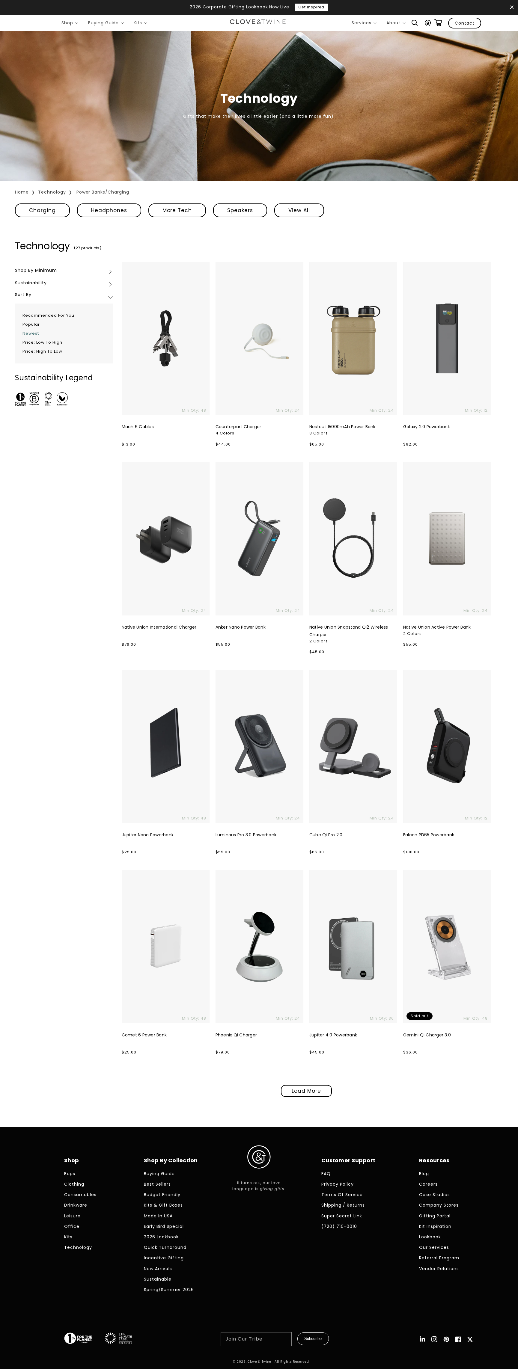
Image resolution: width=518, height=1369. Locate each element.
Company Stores (439, 1205)
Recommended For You (48, 315)
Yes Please (343, 7)
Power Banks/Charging (103, 192)
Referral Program (439, 1258)
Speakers (240, 210)
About (397, 24)
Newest (30, 333)
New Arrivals (158, 1269)
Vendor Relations (439, 1269)
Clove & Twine (259, 1361)
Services (365, 24)
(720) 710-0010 (339, 1226)
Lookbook (430, 1237)
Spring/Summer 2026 (169, 1290)
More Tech (177, 210)
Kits (141, 24)
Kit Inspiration (435, 1226)
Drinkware (75, 1205)
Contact (465, 23)
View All (299, 210)
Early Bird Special (164, 1226)
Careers (428, 1184)
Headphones (109, 210)
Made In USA (158, 1216)
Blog (424, 1174)
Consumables (80, 1195)
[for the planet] (84, 1339)
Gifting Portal (435, 1216)
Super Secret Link (341, 1216)
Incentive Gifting (164, 1258)
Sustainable (157, 1279)
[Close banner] (512, 7)
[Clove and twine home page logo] (259, 1173)
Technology (52, 192)
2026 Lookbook (161, 1237)
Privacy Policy (337, 1184)
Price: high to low (42, 351)
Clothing (74, 1184)
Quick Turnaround (165, 1247)
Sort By (23, 295)
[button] (414, 22)
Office (71, 1226)
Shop (71, 24)
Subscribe (313, 1338)
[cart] (438, 22)
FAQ (326, 1174)
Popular (31, 324)
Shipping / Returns (343, 1205)
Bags (69, 1174)
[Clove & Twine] (257, 23)
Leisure (72, 1216)
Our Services (434, 1247)
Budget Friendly (162, 1195)
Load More (306, 1091)
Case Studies (434, 1195)
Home (22, 192)
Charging (42, 210)
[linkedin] (422, 1339)
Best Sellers (157, 1184)
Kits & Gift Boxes (163, 1205)
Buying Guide (107, 24)
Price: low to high (42, 342)
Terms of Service (342, 1195)
